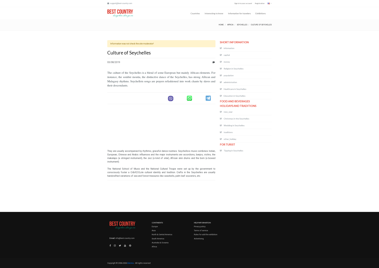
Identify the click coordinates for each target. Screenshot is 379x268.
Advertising (199, 239)
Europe (155, 226)
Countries (195, 13)
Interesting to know (214, 13)
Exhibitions (261, 13)
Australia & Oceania (160, 243)
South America (158, 239)
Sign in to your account (243, 3)
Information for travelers (239, 13)
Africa (230, 25)
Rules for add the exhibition (205, 234)
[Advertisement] (161, 127)
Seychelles (242, 25)
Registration (260, 3)
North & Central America (162, 234)
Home (221, 25)
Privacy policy (199, 226)
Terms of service (201, 230)
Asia (154, 230)
